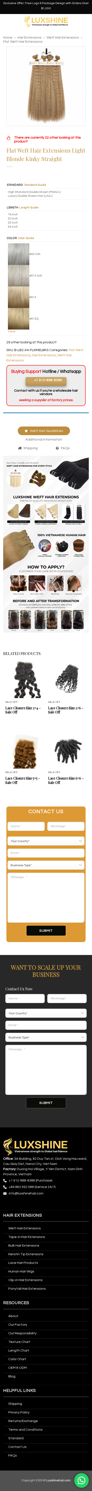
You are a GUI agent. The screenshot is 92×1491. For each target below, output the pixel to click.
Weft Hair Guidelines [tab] (46, 431)
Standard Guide (35, 184)
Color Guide (26, 238)
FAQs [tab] (65, 448)
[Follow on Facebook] (7, 1204)
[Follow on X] (31, 1204)
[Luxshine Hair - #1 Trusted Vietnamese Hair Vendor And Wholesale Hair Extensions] (46, 21)
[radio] (47, 192)
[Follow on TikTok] (23, 1204)
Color (12, 238)
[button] (5, 21)
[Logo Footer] (35, 1146)
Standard (15, 185)
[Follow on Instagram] (15, 1204)
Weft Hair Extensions (62, 37)
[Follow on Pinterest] (39, 1204)
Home (7, 37)
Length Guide (29, 207)
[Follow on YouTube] (54, 1204)
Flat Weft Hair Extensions (23, 41)
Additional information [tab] (43, 439)
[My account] (87, 21)
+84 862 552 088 (21, 1187)
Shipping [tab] (31, 448)
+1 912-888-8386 (22, 1180)
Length (12, 207)
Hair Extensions (30, 37)
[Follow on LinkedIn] (46, 1204)
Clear (12, 331)
